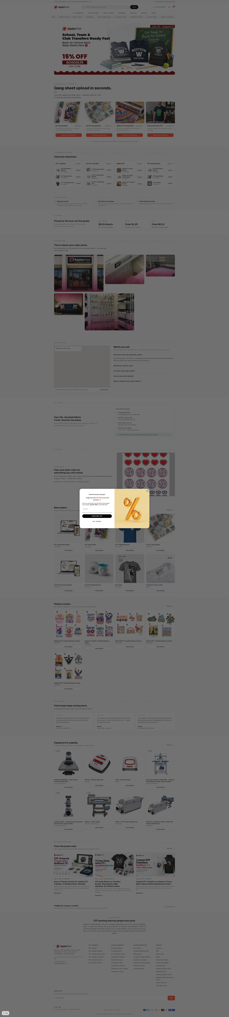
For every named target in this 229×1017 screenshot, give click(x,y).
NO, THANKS (97, 521)
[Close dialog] (147, 491)
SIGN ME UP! (97, 516)
